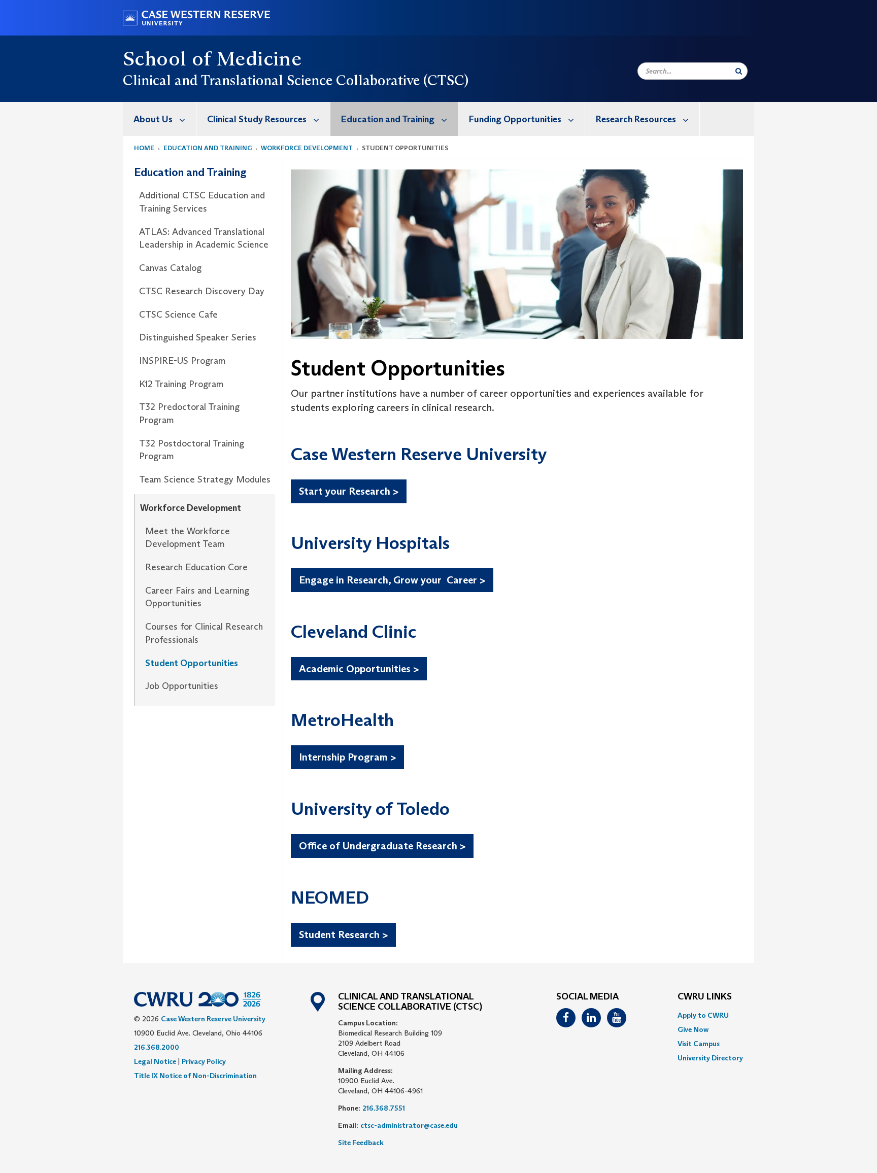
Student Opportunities (191, 663)
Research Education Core (196, 567)
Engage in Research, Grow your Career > (392, 580)
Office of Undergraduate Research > (382, 846)
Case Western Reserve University (213, 1018)
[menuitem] (159, 119)
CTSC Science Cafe (178, 314)
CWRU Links (705, 997)
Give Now (693, 1029)
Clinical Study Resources (257, 119)
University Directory (710, 1057)
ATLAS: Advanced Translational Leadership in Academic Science (203, 238)
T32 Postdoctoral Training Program (191, 450)
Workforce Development (307, 148)
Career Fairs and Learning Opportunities (197, 597)
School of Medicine (212, 58)
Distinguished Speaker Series (197, 337)
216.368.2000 (156, 1047)
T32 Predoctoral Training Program (189, 413)
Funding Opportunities (515, 119)
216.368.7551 (383, 1108)
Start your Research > (348, 491)
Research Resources (636, 119)
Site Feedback (361, 1142)
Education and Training (387, 119)
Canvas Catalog (170, 267)
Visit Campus (699, 1043)
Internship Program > (347, 757)
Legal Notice (155, 1061)
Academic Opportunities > (359, 669)
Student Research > (343, 934)
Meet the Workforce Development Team (187, 538)
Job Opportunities (181, 686)
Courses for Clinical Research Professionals (204, 633)
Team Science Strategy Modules (205, 479)
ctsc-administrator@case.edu (409, 1125)
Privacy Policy (204, 1061)
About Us (153, 119)
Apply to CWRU (703, 1015)
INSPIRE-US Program (182, 360)
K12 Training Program (181, 384)
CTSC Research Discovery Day (201, 291)
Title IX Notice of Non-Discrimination (195, 1075)
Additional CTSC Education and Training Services (202, 202)
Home (144, 148)
